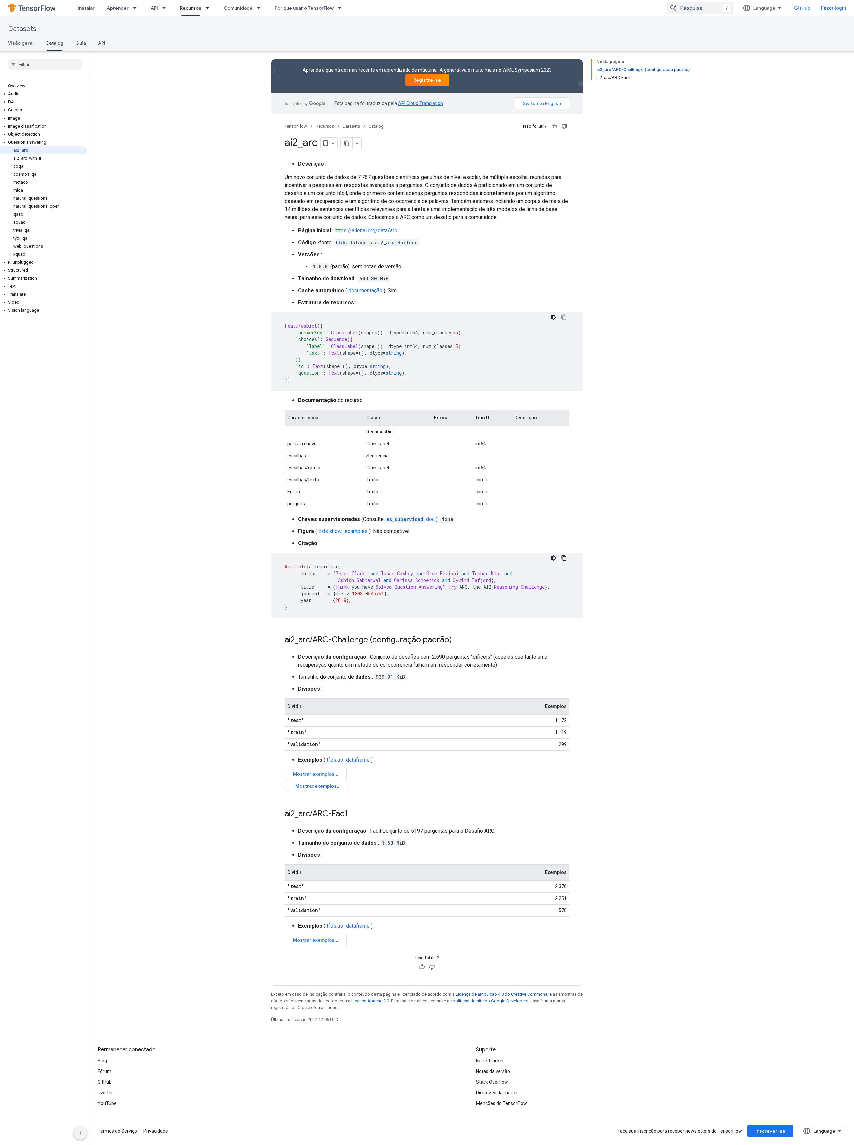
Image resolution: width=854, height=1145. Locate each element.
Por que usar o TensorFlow (304, 8)
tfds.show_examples (343, 531)
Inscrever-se (770, 1131)
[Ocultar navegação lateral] (80, 1133)
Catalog (54, 43)
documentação (365, 290)
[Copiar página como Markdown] (347, 143)
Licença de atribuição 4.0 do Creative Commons (501, 994)
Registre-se (427, 80)
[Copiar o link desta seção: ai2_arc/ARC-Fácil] (354, 814)
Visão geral (20, 43)
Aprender (118, 8)
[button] (43, 94)
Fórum (104, 1071)
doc (410, 519)
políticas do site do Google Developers (490, 1000)
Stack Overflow (492, 1082)
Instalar (86, 8)
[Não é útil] (564, 126)
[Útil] (554, 126)
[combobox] (700, 8)
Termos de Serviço (117, 1131)
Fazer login (833, 8)
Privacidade (155, 1131)
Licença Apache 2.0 (370, 1000)
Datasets (22, 29)
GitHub (802, 8)
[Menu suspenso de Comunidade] (261, 8)
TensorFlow (296, 126)
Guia (80, 43)
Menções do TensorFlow (501, 1103)
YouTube (107, 1103)
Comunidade (238, 8)
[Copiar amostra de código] (564, 317)
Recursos (190, 8)
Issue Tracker (490, 1060)
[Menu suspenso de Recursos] (209, 8)
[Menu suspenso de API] (166, 8)
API (154, 8)
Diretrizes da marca (496, 1092)
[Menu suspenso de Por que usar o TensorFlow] (342, 8)
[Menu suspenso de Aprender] (137, 8)
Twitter (105, 1092)
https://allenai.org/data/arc (366, 230)
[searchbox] (45, 64)
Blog (102, 1060)
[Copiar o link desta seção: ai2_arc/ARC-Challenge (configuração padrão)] (458, 640)
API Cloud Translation (420, 103)
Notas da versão (493, 1071)
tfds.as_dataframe (348, 760)
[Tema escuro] (553, 317)
